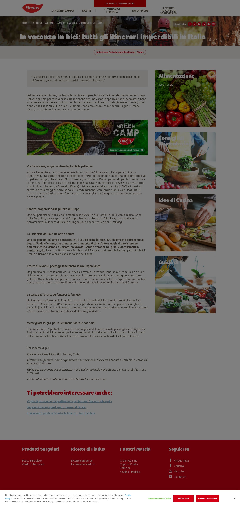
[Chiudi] (234, 498)
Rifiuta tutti (183, 498)
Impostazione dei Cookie (159, 498)
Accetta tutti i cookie (207, 498)
